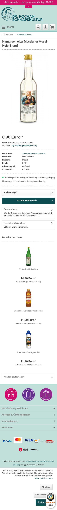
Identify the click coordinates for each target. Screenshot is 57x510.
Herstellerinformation (14, 223)
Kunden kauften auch (14, 377)
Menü (10, 27)
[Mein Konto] (45, 27)
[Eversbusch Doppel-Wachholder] (28, 298)
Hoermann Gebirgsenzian (28, 353)
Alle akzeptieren (43, 495)
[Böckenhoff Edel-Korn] (28, 256)
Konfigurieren (44, 502)
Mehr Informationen (44, 478)
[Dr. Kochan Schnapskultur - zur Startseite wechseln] (21, 14)
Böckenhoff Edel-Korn (28, 269)
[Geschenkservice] (11, 394)
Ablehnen (46, 487)
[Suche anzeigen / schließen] (38, 27)
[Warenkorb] (52, 27)
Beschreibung (10, 209)
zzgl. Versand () (24, 146)
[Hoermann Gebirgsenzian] (28, 339)
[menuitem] (7, 27)
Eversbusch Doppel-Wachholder (28, 311)
